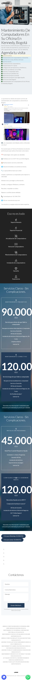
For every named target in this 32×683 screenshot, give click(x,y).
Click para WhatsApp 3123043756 (13, 536)
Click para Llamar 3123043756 (12, 539)
